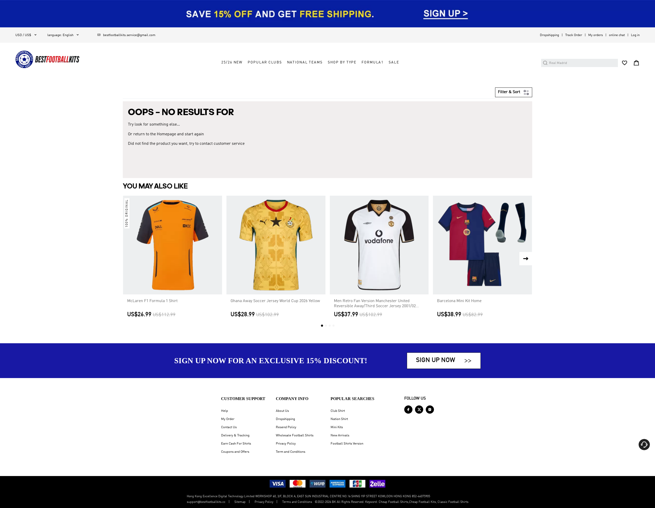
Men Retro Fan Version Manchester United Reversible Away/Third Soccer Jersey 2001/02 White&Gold (375, 304)
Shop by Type (342, 62)
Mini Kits (337, 427)
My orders (595, 35)
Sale (394, 62)
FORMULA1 (373, 62)
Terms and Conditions (297, 502)
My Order (227, 419)
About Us (282, 411)
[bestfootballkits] (47, 59)
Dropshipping (549, 35)
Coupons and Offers (235, 452)
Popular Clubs (265, 62)
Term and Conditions (290, 452)
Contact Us (229, 427)
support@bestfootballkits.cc (206, 502)
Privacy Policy (286, 443)
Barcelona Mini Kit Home (459, 301)
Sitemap (240, 502)
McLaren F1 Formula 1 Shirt (152, 301)
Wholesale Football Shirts (294, 435)
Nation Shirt (339, 419)
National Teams (305, 62)
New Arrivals (340, 435)
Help (224, 411)
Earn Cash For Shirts (236, 443)
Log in (635, 35)
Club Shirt (338, 411)
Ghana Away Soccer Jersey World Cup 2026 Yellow (275, 301)
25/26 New (232, 62)
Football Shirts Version (347, 443)
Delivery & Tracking (235, 435)
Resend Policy (286, 427)
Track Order (573, 35)
